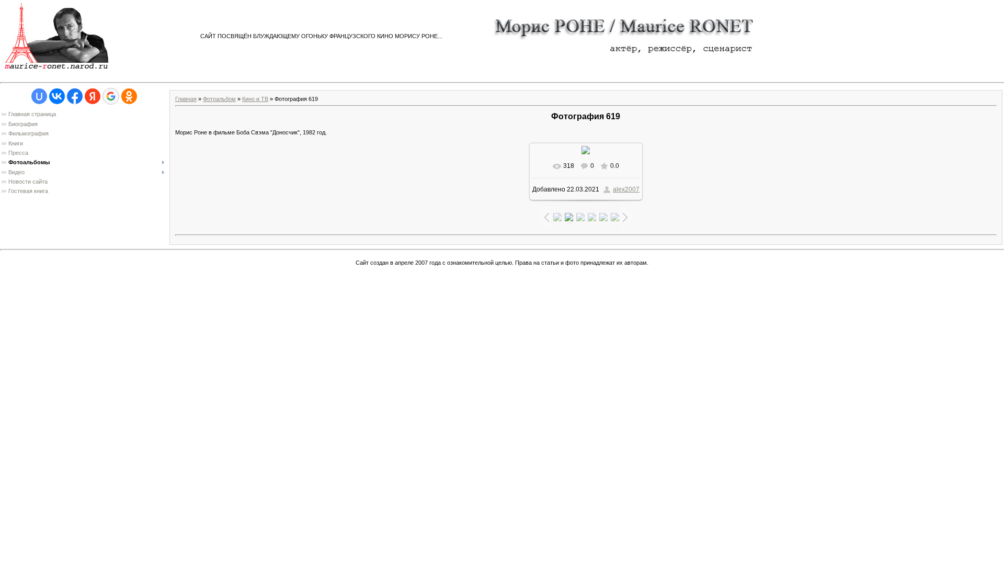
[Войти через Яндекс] (92, 96)
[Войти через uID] (39, 96)
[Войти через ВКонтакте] (57, 96)
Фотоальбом (219, 99)
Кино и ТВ (255, 99)
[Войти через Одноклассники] (129, 96)
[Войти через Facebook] (75, 96)
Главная (186, 99)
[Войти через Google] (110, 96)
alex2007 (626, 189)
